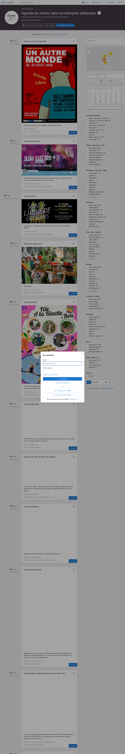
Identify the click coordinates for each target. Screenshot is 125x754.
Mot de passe (47, 368)
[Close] (82, 354)
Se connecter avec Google (62, 390)
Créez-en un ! (74, 399)
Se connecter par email (62, 383)
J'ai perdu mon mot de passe (50, 374)
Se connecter (62, 379)
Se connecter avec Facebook (63, 395)
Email (45, 360)
